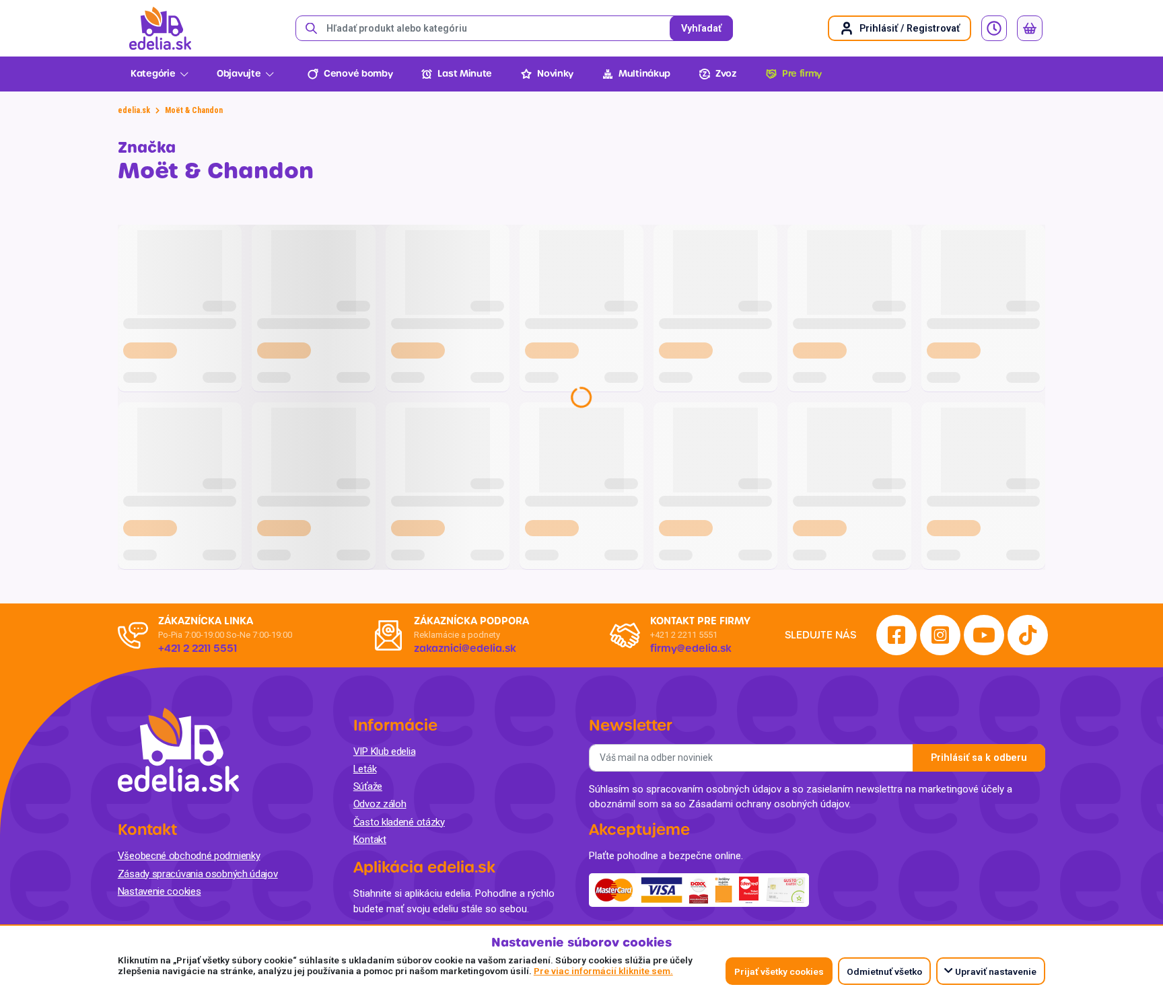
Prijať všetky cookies (779, 971)
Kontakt (369, 840)
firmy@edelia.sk (691, 648)
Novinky (555, 73)
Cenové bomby (358, 73)
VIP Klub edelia (384, 751)
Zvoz (726, 73)
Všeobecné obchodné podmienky (189, 856)
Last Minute (464, 73)
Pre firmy (802, 73)
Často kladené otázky (399, 822)
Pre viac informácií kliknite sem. (603, 970)
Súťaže (367, 786)
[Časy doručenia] (994, 28)
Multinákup (644, 73)
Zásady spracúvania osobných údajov (198, 874)
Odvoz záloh (380, 804)
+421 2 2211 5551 (683, 635)
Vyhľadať (701, 28)
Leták (365, 769)
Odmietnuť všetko (884, 971)
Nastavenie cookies (159, 891)
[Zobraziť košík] (1030, 28)
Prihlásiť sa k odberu (979, 758)
